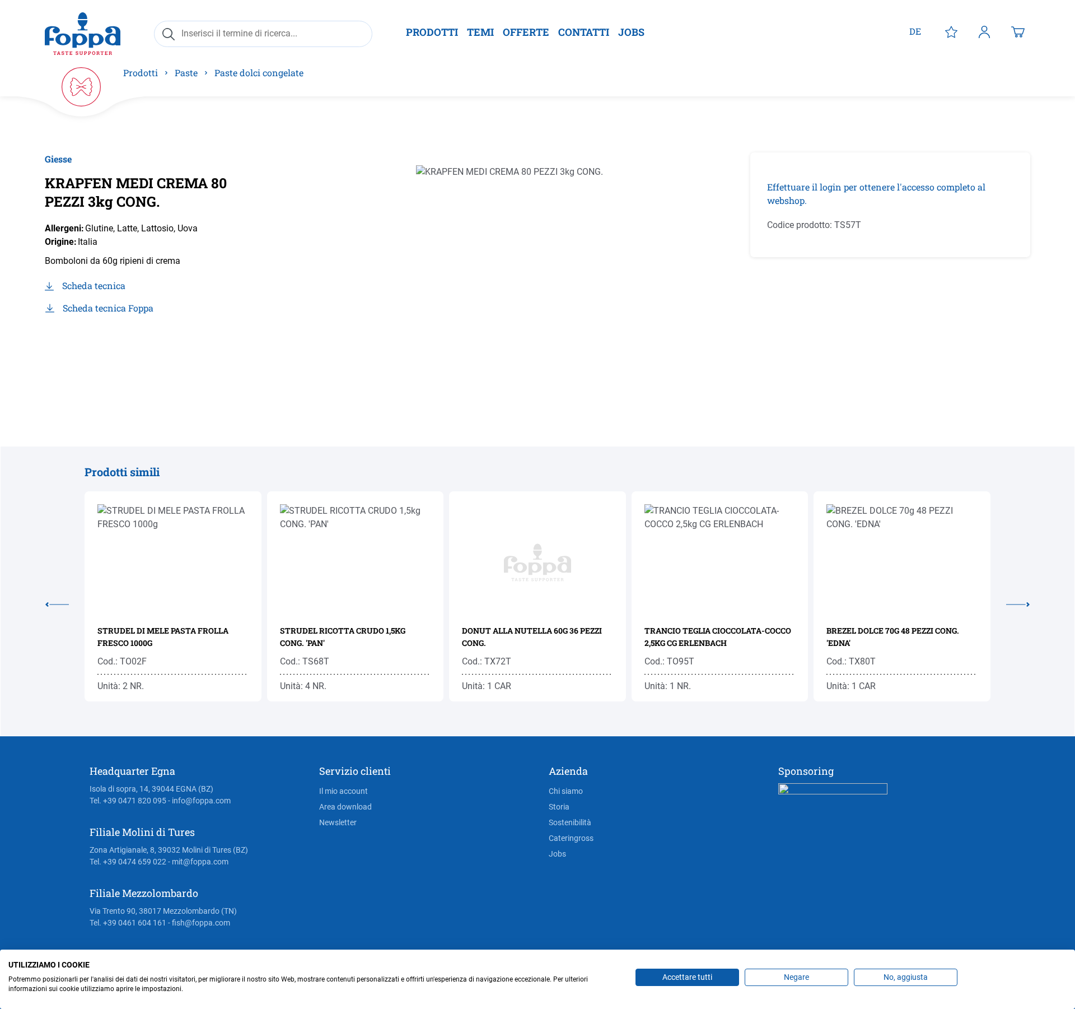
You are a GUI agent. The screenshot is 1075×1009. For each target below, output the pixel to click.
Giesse (58, 159)
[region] (523, 272)
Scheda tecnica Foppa (108, 308)
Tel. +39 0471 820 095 (128, 800)
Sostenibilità (570, 822)
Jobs (557, 853)
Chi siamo (566, 791)
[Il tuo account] (984, 31)
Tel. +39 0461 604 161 (128, 922)
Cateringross (571, 838)
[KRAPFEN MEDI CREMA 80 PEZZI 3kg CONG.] (523, 272)
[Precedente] (65, 602)
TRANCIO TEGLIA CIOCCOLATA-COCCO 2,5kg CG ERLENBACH (717, 636)
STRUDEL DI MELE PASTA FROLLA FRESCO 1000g (162, 636)
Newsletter (338, 822)
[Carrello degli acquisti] (1018, 31)
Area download (345, 806)
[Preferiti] (951, 31)
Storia (559, 806)
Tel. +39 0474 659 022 (128, 861)
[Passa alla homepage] (82, 33)
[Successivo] (1010, 602)
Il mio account (343, 791)
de (915, 31)
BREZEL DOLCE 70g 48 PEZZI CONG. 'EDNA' (892, 636)
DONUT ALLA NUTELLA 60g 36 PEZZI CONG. (532, 636)
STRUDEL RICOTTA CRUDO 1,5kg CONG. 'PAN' (342, 636)
